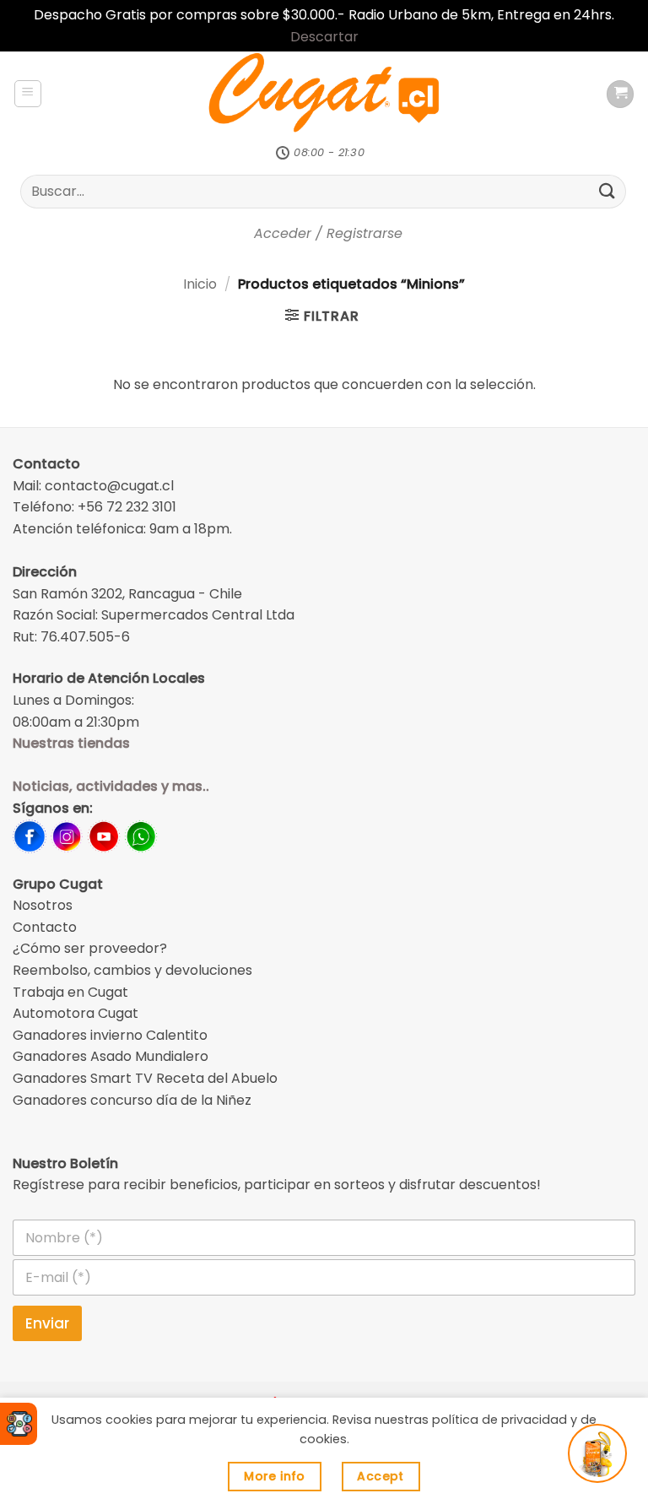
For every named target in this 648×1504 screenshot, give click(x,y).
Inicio (200, 284)
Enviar (47, 1323)
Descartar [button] (324, 36)
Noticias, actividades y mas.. (111, 786)
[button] (27, 93)
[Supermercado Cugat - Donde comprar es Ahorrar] (324, 93)
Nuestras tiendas (71, 743)
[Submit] (607, 191)
